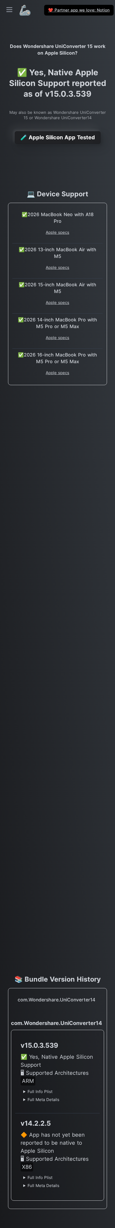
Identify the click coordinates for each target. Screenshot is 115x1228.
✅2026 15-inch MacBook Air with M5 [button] (57, 288)
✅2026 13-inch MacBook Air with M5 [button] (57, 253)
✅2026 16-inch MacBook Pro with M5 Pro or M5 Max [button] (57, 358)
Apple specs (57, 232)
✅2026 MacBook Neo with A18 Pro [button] (58, 218)
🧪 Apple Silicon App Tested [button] (57, 137)
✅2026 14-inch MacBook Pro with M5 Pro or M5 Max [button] (57, 323)
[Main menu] (9, 9)
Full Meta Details (43, 1099)
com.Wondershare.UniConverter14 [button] (56, 999)
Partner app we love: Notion (79, 10)
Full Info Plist (40, 1091)
